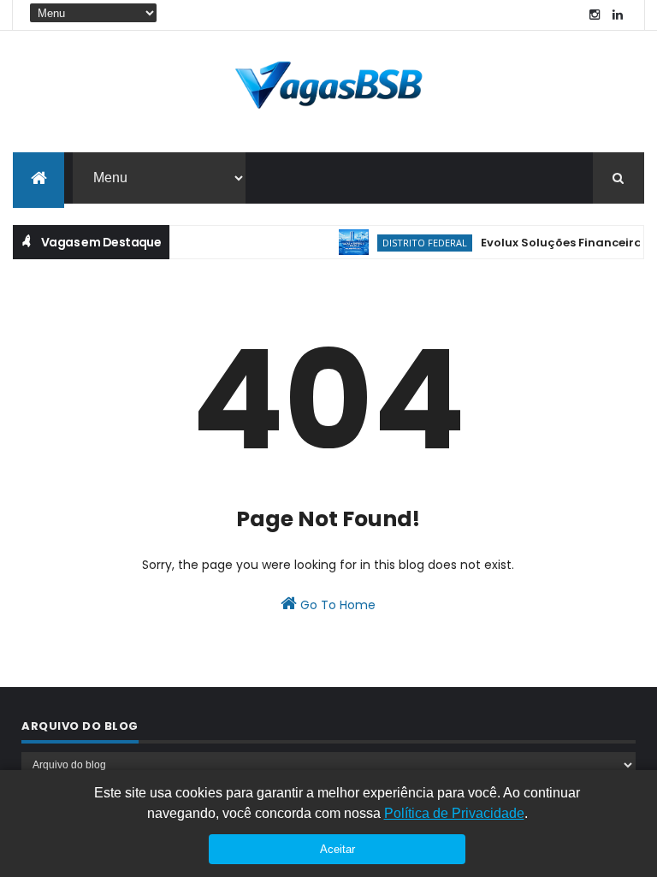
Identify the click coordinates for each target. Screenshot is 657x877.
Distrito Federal (417, 242)
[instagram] (594, 15)
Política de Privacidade (454, 813)
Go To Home (336, 604)
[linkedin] (617, 15)
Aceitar (337, 849)
